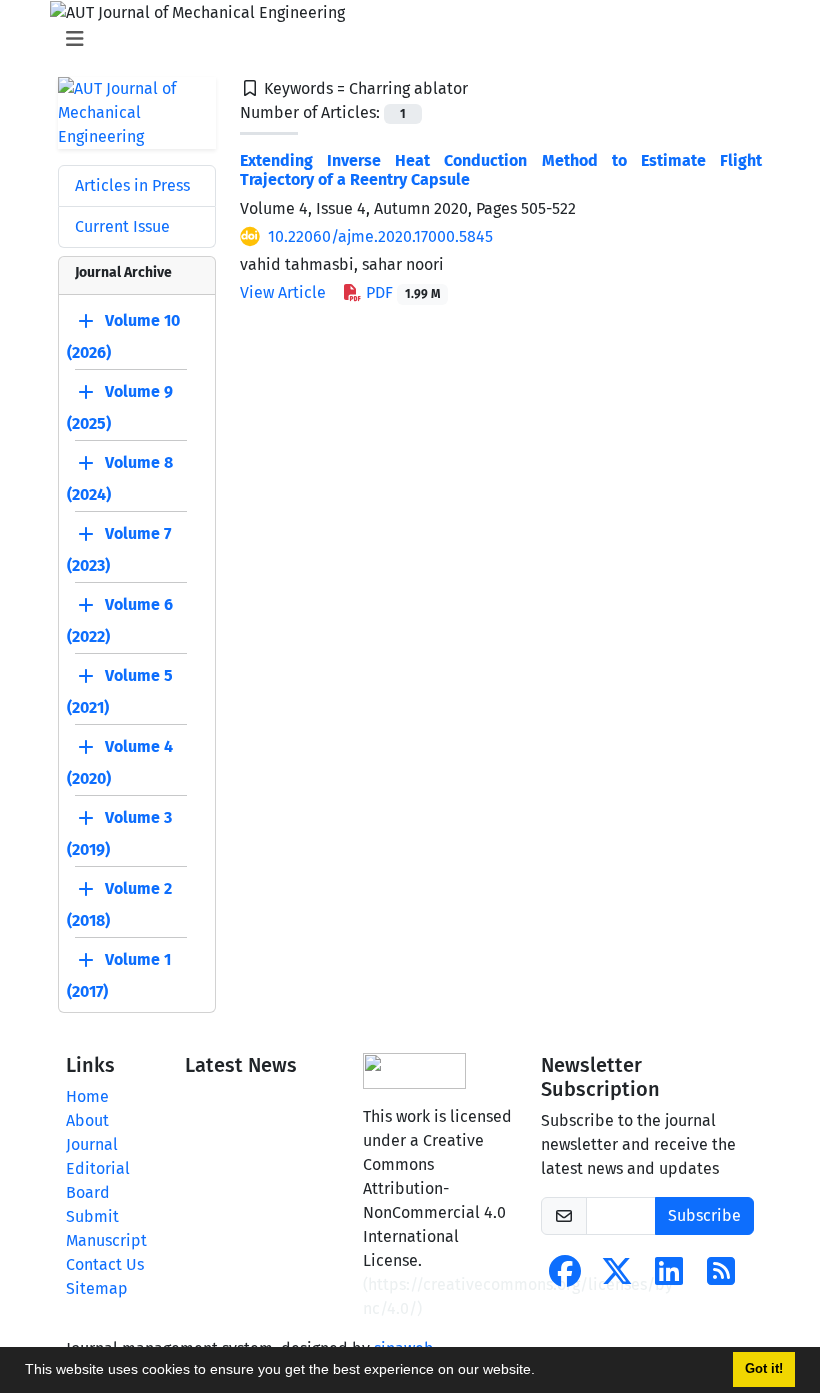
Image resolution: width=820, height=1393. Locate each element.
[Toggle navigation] (404, 39)
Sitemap (97, 1288)
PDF (401, 292)
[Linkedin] (669, 1277)
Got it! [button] (764, 1369)
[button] (542, 1372)
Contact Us (105, 1264)
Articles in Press (132, 185)
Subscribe (704, 1215)
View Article (283, 292)
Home (87, 1096)
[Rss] (721, 1277)
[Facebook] (565, 1277)
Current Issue (122, 226)
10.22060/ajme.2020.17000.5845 (380, 236)
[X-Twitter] (617, 1277)
